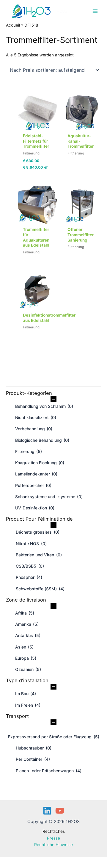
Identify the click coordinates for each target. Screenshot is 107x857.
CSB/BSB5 (30, 565)
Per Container (33, 759)
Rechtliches (54, 831)
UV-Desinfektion (34, 507)
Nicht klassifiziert (35, 417)
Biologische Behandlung (42, 440)
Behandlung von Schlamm (44, 406)
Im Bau (25, 693)
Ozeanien (28, 669)
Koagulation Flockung (39, 462)
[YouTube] (59, 810)
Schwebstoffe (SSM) (40, 588)
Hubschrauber (33, 747)
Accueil (13, 25)
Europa (25, 658)
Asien (24, 646)
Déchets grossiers (37, 532)
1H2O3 (61, 11)
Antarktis (27, 635)
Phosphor (29, 577)
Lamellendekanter (36, 473)
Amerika (27, 624)
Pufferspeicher (33, 485)
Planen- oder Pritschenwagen (48, 770)
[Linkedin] (47, 810)
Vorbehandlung (33, 428)
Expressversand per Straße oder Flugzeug (53, 736)
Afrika (24, 612)
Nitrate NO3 (31, 543)
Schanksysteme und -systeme (49, 496)
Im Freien (27, 705)
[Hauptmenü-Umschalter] (95, 11)
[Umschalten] (53, 399)
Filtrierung (28, 451)
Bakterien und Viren (39, 554)
